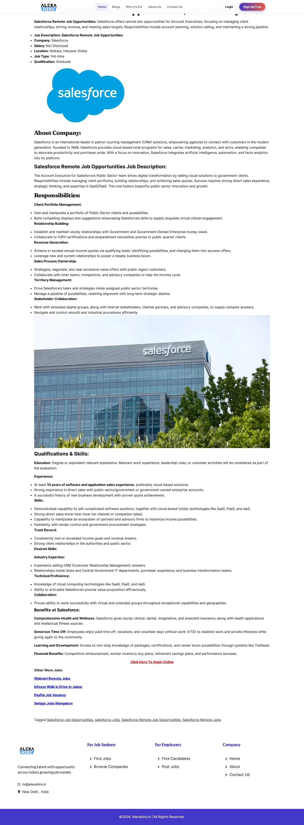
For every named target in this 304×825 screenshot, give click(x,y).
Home (102, 6)
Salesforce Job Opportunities (70, 720)
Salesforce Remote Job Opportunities (151, 720)
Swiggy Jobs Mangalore (53, 703)
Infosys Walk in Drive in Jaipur (58, 687)
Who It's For (134, 6)
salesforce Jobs (107, 720)
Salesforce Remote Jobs (202, 720)
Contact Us (175, 6)
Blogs (116, 6)
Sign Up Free (252, 6)
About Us (154, 6)
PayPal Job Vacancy (50, 695)
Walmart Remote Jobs (52, 678)
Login (229, 6)
